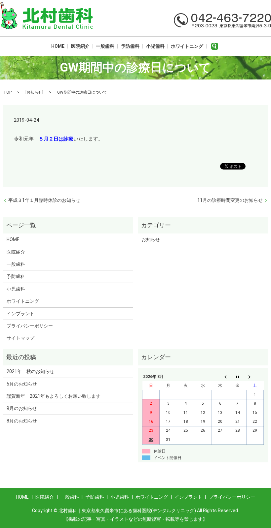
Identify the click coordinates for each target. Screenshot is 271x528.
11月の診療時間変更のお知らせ (230, 200)
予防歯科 (130, 46)
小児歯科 (155, 46)
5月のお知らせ (22, 384)
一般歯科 (105, 46)
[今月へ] (237, 377)
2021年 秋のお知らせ (30, 371)
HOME (57, 46)
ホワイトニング (187, 46)
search (215, 46)
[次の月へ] (254, 377)
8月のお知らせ (22, 420)
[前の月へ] (220, 377)
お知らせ (34, 92)
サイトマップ (20, 338)
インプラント (20, 313)
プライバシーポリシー (30, 325)
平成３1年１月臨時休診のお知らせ (44, 200)
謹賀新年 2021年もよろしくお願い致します (53, 396)
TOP (7, 92)
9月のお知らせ (22, 408)
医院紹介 (80, 46)
